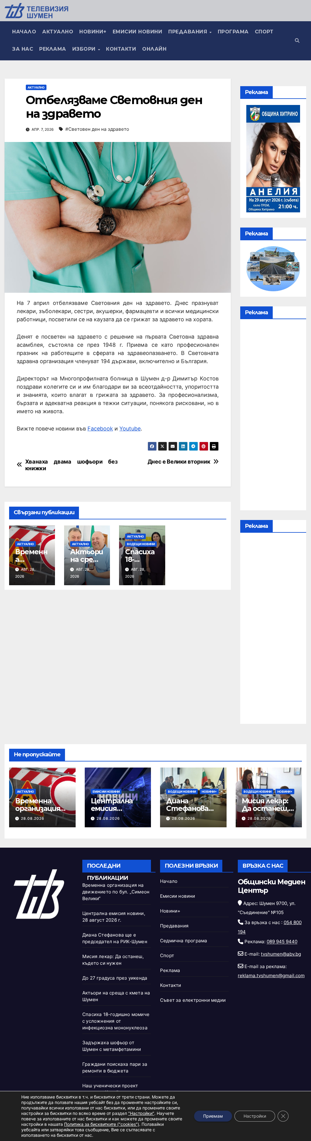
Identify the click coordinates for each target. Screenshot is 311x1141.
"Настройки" (141, 1113)
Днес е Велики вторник (179, 461)
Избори (84, 49)
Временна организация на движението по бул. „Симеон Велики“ (115, 891)
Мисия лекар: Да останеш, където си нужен (265, 812)
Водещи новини (141, 544)
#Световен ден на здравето (97, 129)
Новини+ (93, 32)
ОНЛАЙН (154, 49)
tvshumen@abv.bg (281, 954)
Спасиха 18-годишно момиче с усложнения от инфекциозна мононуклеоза (115, 1021)
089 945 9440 (282, 942)
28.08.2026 (32, 818)
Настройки (255, 1116)
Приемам (213, 1116)
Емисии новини (137, 32)
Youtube (130, 428)
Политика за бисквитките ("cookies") (101, 1124)
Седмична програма (183, 941)
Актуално (57, 32)
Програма (233, 32)
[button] (297, 40)
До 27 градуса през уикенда (114, 978)
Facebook (100, 428)
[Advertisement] (273, 416)
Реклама (52, 49)
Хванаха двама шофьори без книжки (71, 464)
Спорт (264, 32)
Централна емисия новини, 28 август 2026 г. (116, 812)
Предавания (188, 32)
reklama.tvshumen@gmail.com (271, 975)
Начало (24, 32)
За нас (22, 49)
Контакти (121, 49)
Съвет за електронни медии (193, 1000)
